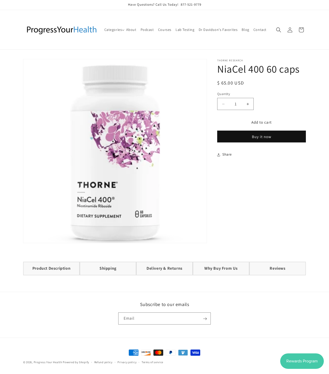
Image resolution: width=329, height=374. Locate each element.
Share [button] (227, 154)
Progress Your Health (48, 362)
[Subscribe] (205, 319)
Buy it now (261, 136)
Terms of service (152, 362)
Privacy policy (126, 362)
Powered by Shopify (76, 362)
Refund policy (103, 362)
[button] (113, 29)
